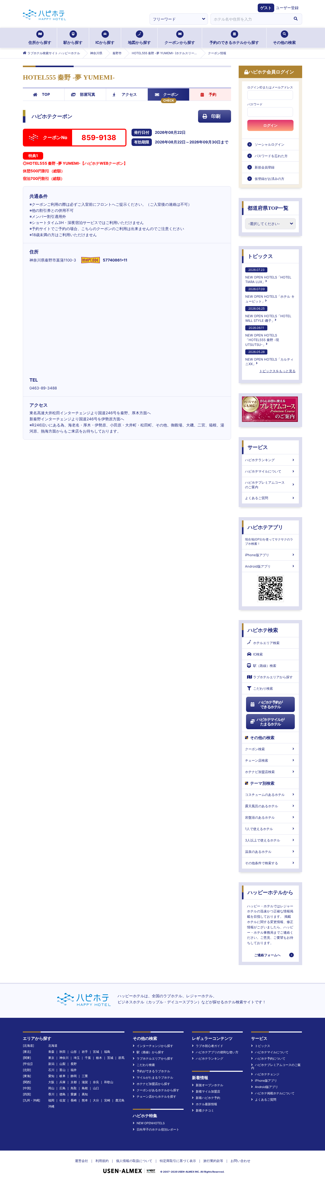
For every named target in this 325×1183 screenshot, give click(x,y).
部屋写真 (87, 94)
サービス (258, 447)
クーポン (170, 94)
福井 (74, 1070)
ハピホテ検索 (263, 630)
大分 (96, 1100)
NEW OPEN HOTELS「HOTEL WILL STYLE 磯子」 (268, 315)
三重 (85, 1076)
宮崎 (107, 1100)
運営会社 (81, 1161)
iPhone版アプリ (257, 555)
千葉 (88, 1058)
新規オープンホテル (209, 1085)
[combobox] (249, 19)
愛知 (51, 1076)
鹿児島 (119, 1100)
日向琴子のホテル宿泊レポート (158, 1129)
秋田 (62, 1052)
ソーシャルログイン (269, 144)
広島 (62, 1088)
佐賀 (62, 1100)
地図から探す (139, 42)
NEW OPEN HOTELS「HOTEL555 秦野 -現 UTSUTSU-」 (262, 336)
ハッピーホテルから (270, 892)
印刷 (215, 116)
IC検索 (258, 654)
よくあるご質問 (256, 498)
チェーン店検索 (256, 760)
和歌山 (108, 1082)
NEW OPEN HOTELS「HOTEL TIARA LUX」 (268, 276)
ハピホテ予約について (270, 1058)
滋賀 (85, 1082)
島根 (85, 1088)
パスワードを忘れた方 (271, 156)
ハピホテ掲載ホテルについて (275, 1093)
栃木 (99, 1058)
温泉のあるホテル (258, 852)
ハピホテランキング (260, 460)
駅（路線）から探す (150, 1052)
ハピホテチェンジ (267, 1074)
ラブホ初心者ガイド (209, 1046)
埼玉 (77, 1058)
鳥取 (74, 1088)
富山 (62, 1070)
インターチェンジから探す (155, 1046)
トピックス (260, 256)
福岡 (51, 1100)
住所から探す (39, 42)
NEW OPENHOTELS (151, 1123)
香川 (51, 1094)
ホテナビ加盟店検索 (260, 772)
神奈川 (64, 1058)
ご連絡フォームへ (267, 955)
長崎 (74, 1100)
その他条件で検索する (261, 863)
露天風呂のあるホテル (261, 806)
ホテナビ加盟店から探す (153, 1084)
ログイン (270, 125)
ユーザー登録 (287, 7)
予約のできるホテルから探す (234, 42)
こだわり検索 (263, 688)
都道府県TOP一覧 (268, 208)
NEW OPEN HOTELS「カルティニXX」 (269, 358)
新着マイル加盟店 (208, 1091)
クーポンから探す (180, 42)
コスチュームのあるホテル (265, 795)
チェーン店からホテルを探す (156, 1096)
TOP (46, 94)
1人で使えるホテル (259, 829)
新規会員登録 (264, 167)
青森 (51, 1052)
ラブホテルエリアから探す (273, 677)
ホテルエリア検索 (266, 643)
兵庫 (62, 1082)
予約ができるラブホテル (153, 1071)
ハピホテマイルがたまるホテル (270, 721)
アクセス (129, 94)
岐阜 (62, 1076)
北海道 (52, 1045)
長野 (74, 1064)
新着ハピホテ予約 (208, 1098)
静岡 (74, 1076)
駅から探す (73, 42)
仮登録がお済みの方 (269, 179)
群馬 (121, 1058)
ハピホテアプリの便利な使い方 (217, 1052)
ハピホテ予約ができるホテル (270, 704)
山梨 (62, 1064)
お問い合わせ (240, 1161)
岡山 (51, 1088)
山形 (74, 1052)
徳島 (62, 1094)
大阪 (51, 1082)
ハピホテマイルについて (263, 471)
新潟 (51, 1064)
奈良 (96, 1082)
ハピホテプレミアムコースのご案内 (265, 484)
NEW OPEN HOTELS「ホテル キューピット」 (270, 295)
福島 (107, 1052)
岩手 (85, 1052)
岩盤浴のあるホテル (260, 817)
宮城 (96, 1052)
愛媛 (74, 1094)
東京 (51, 1058)
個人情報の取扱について (134, 1161)
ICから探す (105, 42)
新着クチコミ (205, 1110)
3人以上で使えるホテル (262, 840)
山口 (96, 1088)
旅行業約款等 (213, 1161)
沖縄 (51, 1106)
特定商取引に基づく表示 (178, 1161)
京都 (74, 1082)
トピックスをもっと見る (277, 371)
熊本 (85, 1100)
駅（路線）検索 (264, 666)
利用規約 (102, 1161)
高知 (85, 1094)
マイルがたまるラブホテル (155, 1077)
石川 (51, 1070)
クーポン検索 (255, 749)
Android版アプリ (258, 566)
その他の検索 (284, 42)
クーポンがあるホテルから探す (158, 1090)
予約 (212, 94)
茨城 (110, 1058)
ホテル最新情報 (206, 1104)
